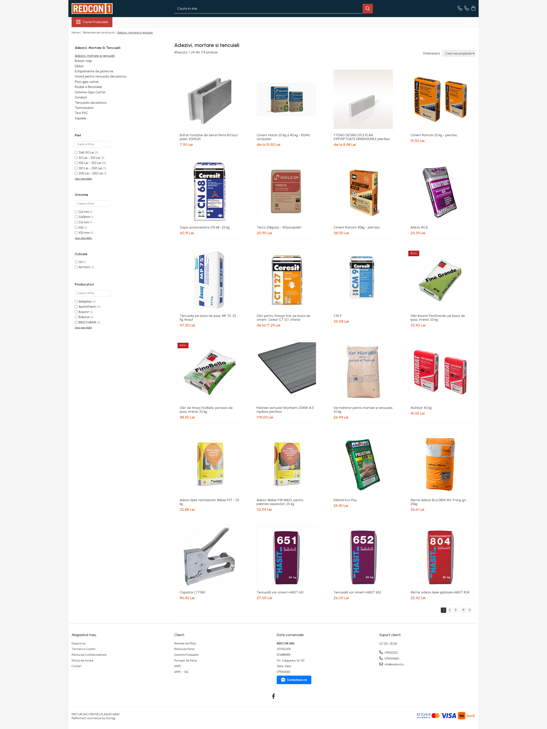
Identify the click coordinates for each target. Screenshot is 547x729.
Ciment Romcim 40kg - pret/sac (357, 227)
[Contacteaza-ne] (460, 8)
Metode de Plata (185, 643)
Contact (76, 666)
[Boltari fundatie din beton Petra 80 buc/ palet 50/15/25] (209, 99)
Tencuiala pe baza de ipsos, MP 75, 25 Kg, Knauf (208, 318)
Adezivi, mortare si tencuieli (95, 56)
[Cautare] (368, 8)
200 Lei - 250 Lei (91, 173)
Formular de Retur (185, 660)
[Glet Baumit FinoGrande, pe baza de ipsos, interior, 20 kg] (440, 280)
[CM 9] (363, 280)
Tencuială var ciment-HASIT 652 (357, 592)
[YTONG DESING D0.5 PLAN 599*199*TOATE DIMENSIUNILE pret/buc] (363, 99)
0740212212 (391, 652)
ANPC (177, 666)
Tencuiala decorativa (90, 102)
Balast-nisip (83, 61)
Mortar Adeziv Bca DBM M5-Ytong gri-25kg (438, 502)
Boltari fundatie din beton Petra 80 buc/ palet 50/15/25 (209, 137)
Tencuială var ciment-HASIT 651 (280, 592)
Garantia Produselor (186, 654)
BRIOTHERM (87, 322)
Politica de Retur (184, 649)
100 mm (84, 233)
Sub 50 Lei (86, 152)
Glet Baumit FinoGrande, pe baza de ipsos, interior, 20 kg (437, 318)
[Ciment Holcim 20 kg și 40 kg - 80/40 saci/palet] (286, 99)
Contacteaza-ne (297, 679)
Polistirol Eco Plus (345, 500)
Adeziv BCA (419, 227)
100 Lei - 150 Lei (90, 163)
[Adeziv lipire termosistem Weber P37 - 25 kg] (209, 464)
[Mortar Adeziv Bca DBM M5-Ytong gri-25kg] (440, 464)
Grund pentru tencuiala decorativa (100, 76)
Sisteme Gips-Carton (90, 92)
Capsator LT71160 (192, 592)
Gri (81, 262)
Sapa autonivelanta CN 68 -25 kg (204, 227)
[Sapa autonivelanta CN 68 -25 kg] (209, 191)
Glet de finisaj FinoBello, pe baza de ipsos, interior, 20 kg (206, 410)
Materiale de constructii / (100, 32)
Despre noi (78, 643)
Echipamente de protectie (94, 71)
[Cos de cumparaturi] (473, 8)
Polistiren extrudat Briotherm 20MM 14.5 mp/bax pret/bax (285, 410)
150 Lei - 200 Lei (90, 168)
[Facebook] (273, 696)
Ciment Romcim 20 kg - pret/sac (433, 135)
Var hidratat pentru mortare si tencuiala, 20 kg (363, 410)
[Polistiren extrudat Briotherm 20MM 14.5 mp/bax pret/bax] (286, 372)
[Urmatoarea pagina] (469, 610)
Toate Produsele (95, 22)
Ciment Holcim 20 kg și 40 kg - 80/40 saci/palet (283, 137)
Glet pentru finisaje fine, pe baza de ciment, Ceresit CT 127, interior (283, 318)
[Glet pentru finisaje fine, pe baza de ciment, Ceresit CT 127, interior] (286, 280)
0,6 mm (84, 212)
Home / (77, 32)
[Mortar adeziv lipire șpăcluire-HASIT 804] (440, 556)
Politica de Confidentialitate (89, 654)
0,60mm (84, 217)
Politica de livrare (82, 660)
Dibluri (79, 66)
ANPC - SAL (181, 671)
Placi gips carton (87, 82)
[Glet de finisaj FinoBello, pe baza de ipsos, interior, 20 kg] (209, 372)
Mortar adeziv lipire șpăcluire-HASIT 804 (439, 592)
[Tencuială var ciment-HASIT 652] (363, 556)
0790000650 (391, 658)
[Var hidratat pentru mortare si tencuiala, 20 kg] (363, 372)
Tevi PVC (81, 113)
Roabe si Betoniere (88, 87)
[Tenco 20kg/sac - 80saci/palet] (286, 191)
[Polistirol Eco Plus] (363, 464)
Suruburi (81, 97)
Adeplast (85, 301)
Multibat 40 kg (421, 408)
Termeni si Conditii (84, 649)
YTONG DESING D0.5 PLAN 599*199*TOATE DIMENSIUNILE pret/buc (362, 137)
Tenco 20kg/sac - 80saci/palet (279, 227)
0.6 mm (84, 222)
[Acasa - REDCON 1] (93, 8)
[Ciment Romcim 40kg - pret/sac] (363, 191)
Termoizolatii (84, 108)
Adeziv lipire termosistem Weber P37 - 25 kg (209, 502)
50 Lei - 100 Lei (89, 158)
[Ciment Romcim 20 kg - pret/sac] (440, 99)
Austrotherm (87, 307)
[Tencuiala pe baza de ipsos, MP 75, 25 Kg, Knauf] (209, 280)
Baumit (84, 312)
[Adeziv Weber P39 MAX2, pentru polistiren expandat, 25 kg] (286, 464)
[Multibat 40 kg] (440, 372)
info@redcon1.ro (394, 664)
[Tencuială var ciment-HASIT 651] (286, 556)
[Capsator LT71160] (209, 556)
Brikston (84, 317)
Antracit (84, 267)
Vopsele (80, 118)
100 (81, 228)
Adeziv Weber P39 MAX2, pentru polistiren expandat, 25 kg (280, 502)
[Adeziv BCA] (440, 191)
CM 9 (337, 316)
